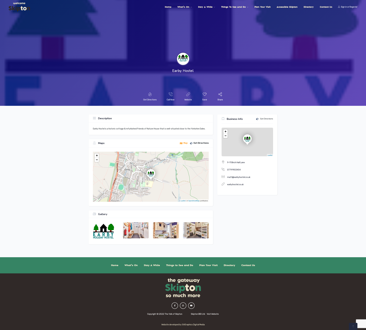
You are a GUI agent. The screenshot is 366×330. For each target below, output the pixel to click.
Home (168, 6)
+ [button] (97, 155)
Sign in (344, 7)
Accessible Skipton (287, 6)
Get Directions (266, 119)
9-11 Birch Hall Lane (236, 162)
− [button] (97, 160)
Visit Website (213, 314)
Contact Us (326, 6)
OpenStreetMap (193, 200)
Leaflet (183, 200)
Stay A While (205, 6)
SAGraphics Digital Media (193, 324)
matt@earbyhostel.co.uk (238, 177)
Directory (309, 6)
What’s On (183, 6)
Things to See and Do (234, 6)
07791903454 (234, 170)
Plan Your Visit (262, 6)
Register (353, 7)
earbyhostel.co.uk (235, 184)
